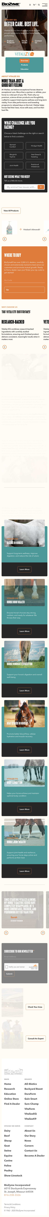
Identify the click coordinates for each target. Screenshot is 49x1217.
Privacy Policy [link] (9, 1207)
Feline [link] (7, 1165)
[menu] (44, 5)
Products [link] (24, 65)
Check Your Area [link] (35, 1007)
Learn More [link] (24, 569)
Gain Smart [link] (30, 1099)
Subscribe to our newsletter (19, 951)
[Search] (39, 5)
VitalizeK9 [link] (30, 1119)
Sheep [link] (8, 1141)
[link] (11, 5)
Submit (9, 974)
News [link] (27, 1141)
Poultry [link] (8, 1170)
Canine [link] (8, 1160)
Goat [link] (7, 1145)
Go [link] (7, 290)
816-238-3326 (12, 1195)
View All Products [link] (11, 210)
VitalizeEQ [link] (30, 1114)
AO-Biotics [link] (30, 1084)
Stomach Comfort (13, 146)
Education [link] (24, 69)
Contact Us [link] (30, 1150)
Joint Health (14, 165)
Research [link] (9, 1089)
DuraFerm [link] (30, 1094)
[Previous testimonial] (6, 933)
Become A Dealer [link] (34, 1155)
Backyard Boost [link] (33, 1089)
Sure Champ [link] (31, 1104)
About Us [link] (29, 1131)
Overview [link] (24, 61)
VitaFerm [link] (29, 1109)
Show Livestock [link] (13, 1175)
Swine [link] (7, 1150)
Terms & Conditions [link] (12, 1204)
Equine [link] (8, 1155)
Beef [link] (7, 1136)
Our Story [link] (30, 1136)
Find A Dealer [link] (12, 1104)
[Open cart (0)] (34, 5)
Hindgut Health (36, 146)
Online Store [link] (11, 1099)
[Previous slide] (4, 239)
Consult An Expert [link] (36, 1038)
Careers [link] (29, 1145)
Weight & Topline (13, 156)
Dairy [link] (7, 1131)
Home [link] (7, 1084)
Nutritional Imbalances (35, 165)
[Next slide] (44, 239)
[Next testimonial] (43, 933)
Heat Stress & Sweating (36, 156)
